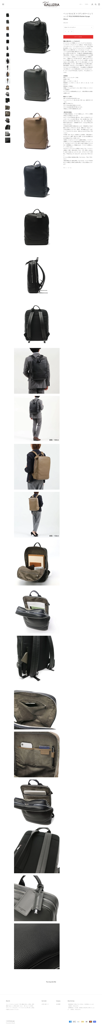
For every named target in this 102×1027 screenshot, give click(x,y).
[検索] (95, 4)
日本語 (86, 4)
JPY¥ (80, 4)
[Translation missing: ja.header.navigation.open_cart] (99, 4)
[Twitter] (68, 167)
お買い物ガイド (45, 1004)
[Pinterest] (70, 167)
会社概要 (58, 1004)
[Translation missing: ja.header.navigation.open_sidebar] (3, 4)
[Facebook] (66, 167)
